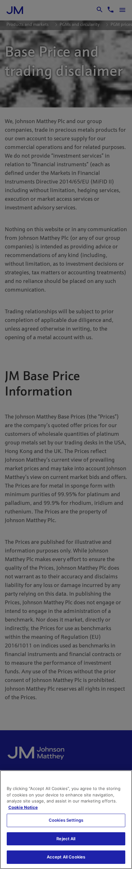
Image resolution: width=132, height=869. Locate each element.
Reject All (65, 838)
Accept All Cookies (66, 856)
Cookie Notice (23, 807)
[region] (66, 819)
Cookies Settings (66, 820)
